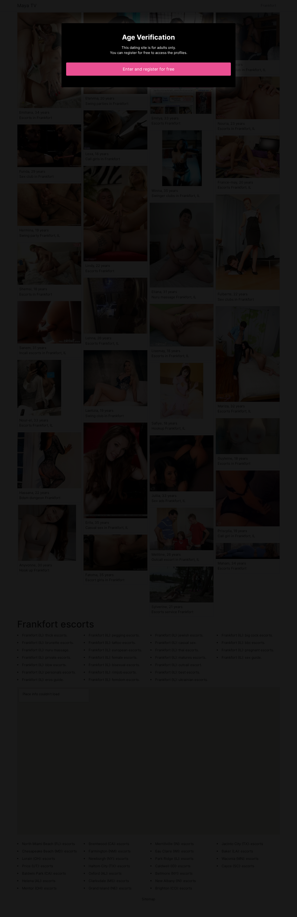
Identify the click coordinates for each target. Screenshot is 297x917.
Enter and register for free (148, 69)
